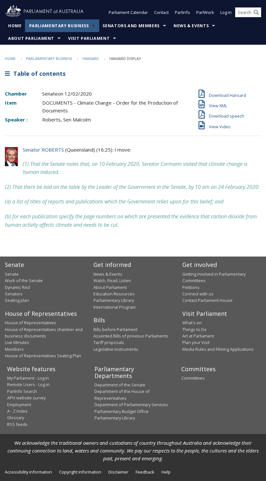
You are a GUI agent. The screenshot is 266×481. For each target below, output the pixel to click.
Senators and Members (131, 26)
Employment (19, 404)
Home (15, 26)
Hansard (90, 58)
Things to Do (194, 329)
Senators (14, 294)
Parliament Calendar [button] (128, 12)
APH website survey (26, 398)
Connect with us (197, 294)
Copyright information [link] (80, 472)
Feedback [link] (145, 472)
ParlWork (205, 12)
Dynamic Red (17, 287)
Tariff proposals (108, 342)
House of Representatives (30, 323)
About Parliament (31, 38)
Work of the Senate (24, 280)
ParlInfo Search (22, 391)
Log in (226, 12)
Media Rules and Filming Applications (218, 349)
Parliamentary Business (59, 26)
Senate (12, 274)
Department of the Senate (119, 385)
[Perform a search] (256, 12)
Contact (161, 12)
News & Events (191, 26)
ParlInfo (182, 12)
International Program (114, 307)
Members (14, 349)
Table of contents (38, 73)
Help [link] (166, 472)
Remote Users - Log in (28, 384)
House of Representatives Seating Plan (43, 356)
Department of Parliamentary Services (131, 404)
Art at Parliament (198, 336)
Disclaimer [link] (118, 472)
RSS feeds (17, 424)
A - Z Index (17, 411)
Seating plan (17, 300)
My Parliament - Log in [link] (28, 378)
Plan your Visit (196, 342)
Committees (193, 378)
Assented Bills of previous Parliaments (130, 336)
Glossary (15, 417)
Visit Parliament (89, 38)
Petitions (191, 287)
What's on (192, 323)
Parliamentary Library (113, 300)
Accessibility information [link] (28, 472)
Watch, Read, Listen (112, 280)
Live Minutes (17, 342)
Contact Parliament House (207, 300)
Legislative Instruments (115, 349)
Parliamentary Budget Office (121, 411)
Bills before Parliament (115, 329)
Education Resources (114, 294)
